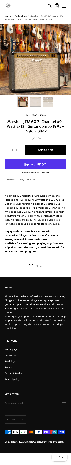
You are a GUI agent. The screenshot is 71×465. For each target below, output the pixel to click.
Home (8, 16)
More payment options (35, 172)
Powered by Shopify (53, 441)
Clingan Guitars (37, 115)
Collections (21, 16)
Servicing (10, 361)
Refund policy (12, 379)
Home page (11, 349)
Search (8, 367)
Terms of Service (13, 373)
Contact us (11, 355)
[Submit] (64, 404)
